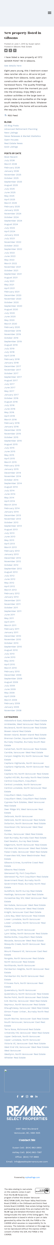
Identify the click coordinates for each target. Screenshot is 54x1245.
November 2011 (12, 604)
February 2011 (11, 629)
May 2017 (9, 391)
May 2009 (9, 692)
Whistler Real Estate (15, 1057)
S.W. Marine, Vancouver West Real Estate (25, 1001)
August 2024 (11, 224)
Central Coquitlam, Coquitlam (20, 781)
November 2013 (12, 518)
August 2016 (11, 401)
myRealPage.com (32, 1177)
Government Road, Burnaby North (22, 880)
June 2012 (9, 579)
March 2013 (10, 547)
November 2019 (12, 334)
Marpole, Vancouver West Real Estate (24, 940)
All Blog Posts (11, 125)
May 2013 (9, 540)
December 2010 (12, 636)
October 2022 (11, 245)
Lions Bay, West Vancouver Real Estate (24, 915)
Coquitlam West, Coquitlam (19, 795)
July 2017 (9, 384)
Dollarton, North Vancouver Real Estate (25, 823)
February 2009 (12, 703)
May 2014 (9, 497)
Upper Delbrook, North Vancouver (22, 1036)
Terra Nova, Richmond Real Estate (22, 1029)
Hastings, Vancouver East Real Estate (23, 894)
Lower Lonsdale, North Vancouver (22, 919)
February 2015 (12, 465)
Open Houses (11, 139)
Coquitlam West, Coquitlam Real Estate (25, 798)
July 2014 (9, 490)
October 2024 (11, 217)
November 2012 (12, 561)
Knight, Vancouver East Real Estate (22, 912)
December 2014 (12, 472)
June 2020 (10, 316)
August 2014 (11, 487)
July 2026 (9, 160)
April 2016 (9, 416)
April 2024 (9, 231)
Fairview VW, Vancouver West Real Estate (25, 848)
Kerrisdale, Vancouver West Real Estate (25, 905)
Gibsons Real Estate (23, 47)
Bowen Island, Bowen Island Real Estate (25, 734)
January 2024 (11, 235)
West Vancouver (12, 1050)
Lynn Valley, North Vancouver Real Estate (26, 933)
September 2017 (13, 377)
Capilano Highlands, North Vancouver (24, 763)
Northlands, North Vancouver (19, 965)
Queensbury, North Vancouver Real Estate (26, 994)
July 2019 (9, 348)
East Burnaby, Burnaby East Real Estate (25, 837)
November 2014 (12, 476)
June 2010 (9, 657)
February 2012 (12, 593)
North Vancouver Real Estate (19, 961)
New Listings (11, 132)
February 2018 (12, 359)
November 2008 (12, 710)
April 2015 (9, 458)
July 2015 (9, 447)
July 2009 (9, 685)
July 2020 (9, 313)
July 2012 (9, 575)
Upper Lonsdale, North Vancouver (22, 1040)
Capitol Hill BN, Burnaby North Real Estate (26, 777)
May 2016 (9, 412)
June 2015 (9, 451)
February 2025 (12, 206)
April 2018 (9, 355)
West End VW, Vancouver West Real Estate (26, 1047)
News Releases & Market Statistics (22, 136)
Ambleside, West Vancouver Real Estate (25, 724)
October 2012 (11, 565)
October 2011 (11, 607)
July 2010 (9, 653)
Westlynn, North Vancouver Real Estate (25, 1054)
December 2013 (12, 515)
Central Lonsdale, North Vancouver (23, 784)
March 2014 (10, 504)
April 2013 (9, 543)
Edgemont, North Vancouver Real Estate (25, 844)
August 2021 (11, 277)
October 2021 (11, 270)
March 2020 (10, 323)
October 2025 (11, 178)
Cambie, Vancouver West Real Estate (23, 752)
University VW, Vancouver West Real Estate (26, 1032)
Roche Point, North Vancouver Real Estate (26, 997)
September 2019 (13, 341)
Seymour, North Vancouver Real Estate (24, 1004)
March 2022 (10, 263)
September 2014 (13, 483)
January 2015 (11, 469)
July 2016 (9, 405)
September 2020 (13, 306)
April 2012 (9, 586)
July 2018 (9, 352)
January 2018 (11, 362)
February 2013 (12, 550)
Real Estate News (13, 143)
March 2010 (10, 668)
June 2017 (9, 387)
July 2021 (9, 281)
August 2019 (11, 345)
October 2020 (11, 302)
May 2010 (9, 660)
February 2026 (12, 167)
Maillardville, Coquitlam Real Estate (23, 937)
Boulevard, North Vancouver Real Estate (25, 727)
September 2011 (12, 611)
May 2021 (9, 284)
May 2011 (9, 618)
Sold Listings (11, 146)
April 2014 (9, 501)
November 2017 (12, 369)
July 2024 (9, 228)
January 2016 (11, 426)
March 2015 (10, 462)
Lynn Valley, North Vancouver (19, 930)
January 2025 (11, 210)
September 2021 (13, 274)
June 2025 (10, 192)
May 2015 (9, 455)
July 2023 (9, 238)
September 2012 (13, 568)
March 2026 (10, 164)
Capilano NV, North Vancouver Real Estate (26, 773)
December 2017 (12, 366)
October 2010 (11, 643)
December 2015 (12, 430)
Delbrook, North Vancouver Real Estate (24, 820)
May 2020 (9, 320)
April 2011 (9, 621)
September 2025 (13, 181)
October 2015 (11, 437)
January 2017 (11, 394)
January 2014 (11, 511)
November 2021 (12, 267)
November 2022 (12, 242)
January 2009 (11, 707)
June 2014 (9, 494)
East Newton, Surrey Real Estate (21, 841)
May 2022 (9, 259)
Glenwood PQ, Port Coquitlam (20, 873)
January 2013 (11, 554)
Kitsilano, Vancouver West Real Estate (24, 908)
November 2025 (12, 174)
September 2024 (13, 220)
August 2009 (11, 682)
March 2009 (10, 700)
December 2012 (12, 558)
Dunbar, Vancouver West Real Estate (23, 834)
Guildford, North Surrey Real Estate (23, 891)
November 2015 (12, 433)
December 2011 (12, 600)
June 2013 (9, 536)
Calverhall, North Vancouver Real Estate (25, 749)
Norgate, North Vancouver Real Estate (24, 958)
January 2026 (11, 171)
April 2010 (9, 664)
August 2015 (11, 444)
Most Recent (10, 157)
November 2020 (12, 298)
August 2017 (11, 380)
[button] (17, 1096)
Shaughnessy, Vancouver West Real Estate (26, 1008)
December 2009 (12, 675)
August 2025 (11, 185)
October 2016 (11, 398)
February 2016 (12, 423)
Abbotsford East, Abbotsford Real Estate (25, 720)
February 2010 (12, 671)
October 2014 (11, 480)
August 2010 (11, 650)
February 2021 (12, 291)
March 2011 (10, 625)
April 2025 (9, 199)
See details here (12, 65)
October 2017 (11, 373)
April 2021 (9, 288)
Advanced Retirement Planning (20, 129)
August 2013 (11, 529)
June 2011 (9, 614)
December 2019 (12, 330)
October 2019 (11, 338)
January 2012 (11, 597)
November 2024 (12, 213)
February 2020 (12, 327)
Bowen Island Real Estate (17, 731)
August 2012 (11, 572)
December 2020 (12, 295)
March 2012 (10, 589)
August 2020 (11, 309)
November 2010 (12, 639)
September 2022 (13, 249)
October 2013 (11, 522)
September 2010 (13, 646)
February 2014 (12, 508)
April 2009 (9, 696)
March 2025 (10, 203)
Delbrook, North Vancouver (18, 816)
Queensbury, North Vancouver (20, 990)
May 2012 (9, 582)
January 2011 (11, 632)
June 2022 (10, 256)
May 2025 (9, 196)
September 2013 (13, 526)
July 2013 (9, 533)
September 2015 (13, 440)
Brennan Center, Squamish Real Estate (25, 738)
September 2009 (13, 678)
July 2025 (9, 188)
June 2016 (9, 409)
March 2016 (10, 419)
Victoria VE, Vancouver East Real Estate (25, 1043)
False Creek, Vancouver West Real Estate (25, 852)
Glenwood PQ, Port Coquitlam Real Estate (26, 876)
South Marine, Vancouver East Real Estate (26, 1018)
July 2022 (9, 252)
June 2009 (10, 689)
